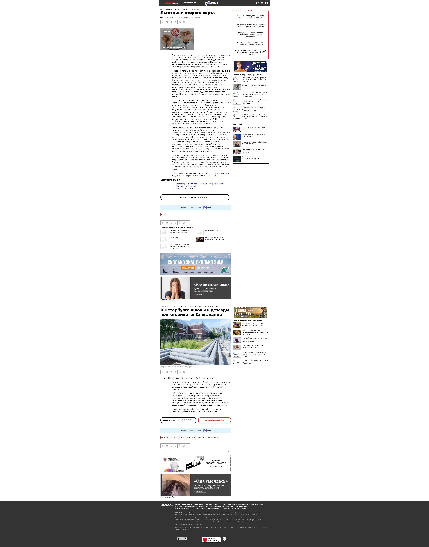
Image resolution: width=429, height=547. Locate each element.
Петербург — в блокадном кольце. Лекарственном (179, 231)
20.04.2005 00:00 (166, 9)
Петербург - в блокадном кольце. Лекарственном (199, 184)
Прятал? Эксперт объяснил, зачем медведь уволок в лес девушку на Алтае (254, 354)
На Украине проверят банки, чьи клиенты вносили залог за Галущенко (253, 151)
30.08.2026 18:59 (165, 306)
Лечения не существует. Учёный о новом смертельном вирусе (254, 86)
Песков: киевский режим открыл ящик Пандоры (253, 135)
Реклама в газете (191, 506)
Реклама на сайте (205, 506)
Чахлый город (175, 237)
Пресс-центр (198, 504)
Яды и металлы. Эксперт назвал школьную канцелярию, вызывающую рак (253, 347)
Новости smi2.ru (167, 300)
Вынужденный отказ (186, 186)
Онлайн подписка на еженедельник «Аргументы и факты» (243, 504)
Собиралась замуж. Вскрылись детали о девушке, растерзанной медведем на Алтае (253, 109)
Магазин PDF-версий (213, 504)
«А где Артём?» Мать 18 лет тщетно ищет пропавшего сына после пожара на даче (254, 94)
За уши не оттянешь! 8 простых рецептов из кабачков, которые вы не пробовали (255, 332)
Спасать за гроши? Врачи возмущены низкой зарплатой (215, 238)
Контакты (178, 506)
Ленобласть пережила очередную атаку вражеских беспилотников (251, 26)
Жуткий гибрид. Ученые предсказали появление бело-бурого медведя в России (255, 79)
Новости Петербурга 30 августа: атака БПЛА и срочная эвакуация (250, 17)
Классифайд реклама (182, 508)
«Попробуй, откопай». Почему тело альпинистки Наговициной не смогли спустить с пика (254, 339)
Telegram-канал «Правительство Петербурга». (176, 367)
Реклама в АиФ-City (242, 506)
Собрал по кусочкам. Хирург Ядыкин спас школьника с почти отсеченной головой (255, 116)
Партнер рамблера (194, 538)
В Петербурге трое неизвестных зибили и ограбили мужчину (250, 43)
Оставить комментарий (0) (214, 420)
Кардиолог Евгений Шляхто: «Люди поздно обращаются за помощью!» (180, 246)
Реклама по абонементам (223, 506)
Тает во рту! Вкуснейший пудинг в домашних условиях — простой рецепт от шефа (254, 325)
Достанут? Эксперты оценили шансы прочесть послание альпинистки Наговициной (255, 362)
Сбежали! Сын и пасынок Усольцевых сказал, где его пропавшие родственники (255, 101)
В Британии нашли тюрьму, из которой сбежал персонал (252, 157)
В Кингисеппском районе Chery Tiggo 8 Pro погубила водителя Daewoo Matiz (250, 52)
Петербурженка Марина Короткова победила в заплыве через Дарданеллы (251, 35)
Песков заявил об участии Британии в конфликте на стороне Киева (254, 128)
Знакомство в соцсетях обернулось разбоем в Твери (254, 142)
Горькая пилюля (183, 188)
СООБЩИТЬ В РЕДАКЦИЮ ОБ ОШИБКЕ (235, 508)
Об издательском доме (183, 504)
